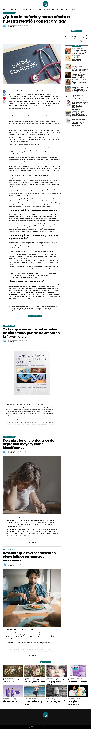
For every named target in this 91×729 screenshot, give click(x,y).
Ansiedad (13, 9)
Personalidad (59, 9)
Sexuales (67, 9)
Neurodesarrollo (49, 9)
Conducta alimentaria (24, 9)
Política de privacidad (48, 727)
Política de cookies (60, 727)
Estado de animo (37, 9)
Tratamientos (75, 9)
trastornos (12, 26)
